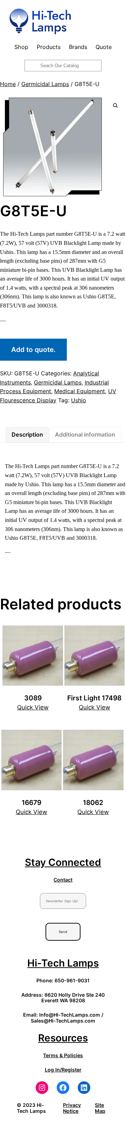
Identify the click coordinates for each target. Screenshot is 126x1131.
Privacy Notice (72, 1108)
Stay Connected (63, 862)
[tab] (27, 435)
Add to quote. (33, 349)
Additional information (85, 434)
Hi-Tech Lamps (63, 963)
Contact (63, 880)
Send (63, 932)
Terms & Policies (63, 1055)
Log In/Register (63, 1070)
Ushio (78, 400)
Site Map (100, 1108)
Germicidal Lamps (45, 83)
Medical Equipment (79, 391)
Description (27, 434)
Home (8, 83)
